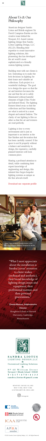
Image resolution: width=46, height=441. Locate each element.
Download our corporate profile (22, 184)
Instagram (24, 396)
